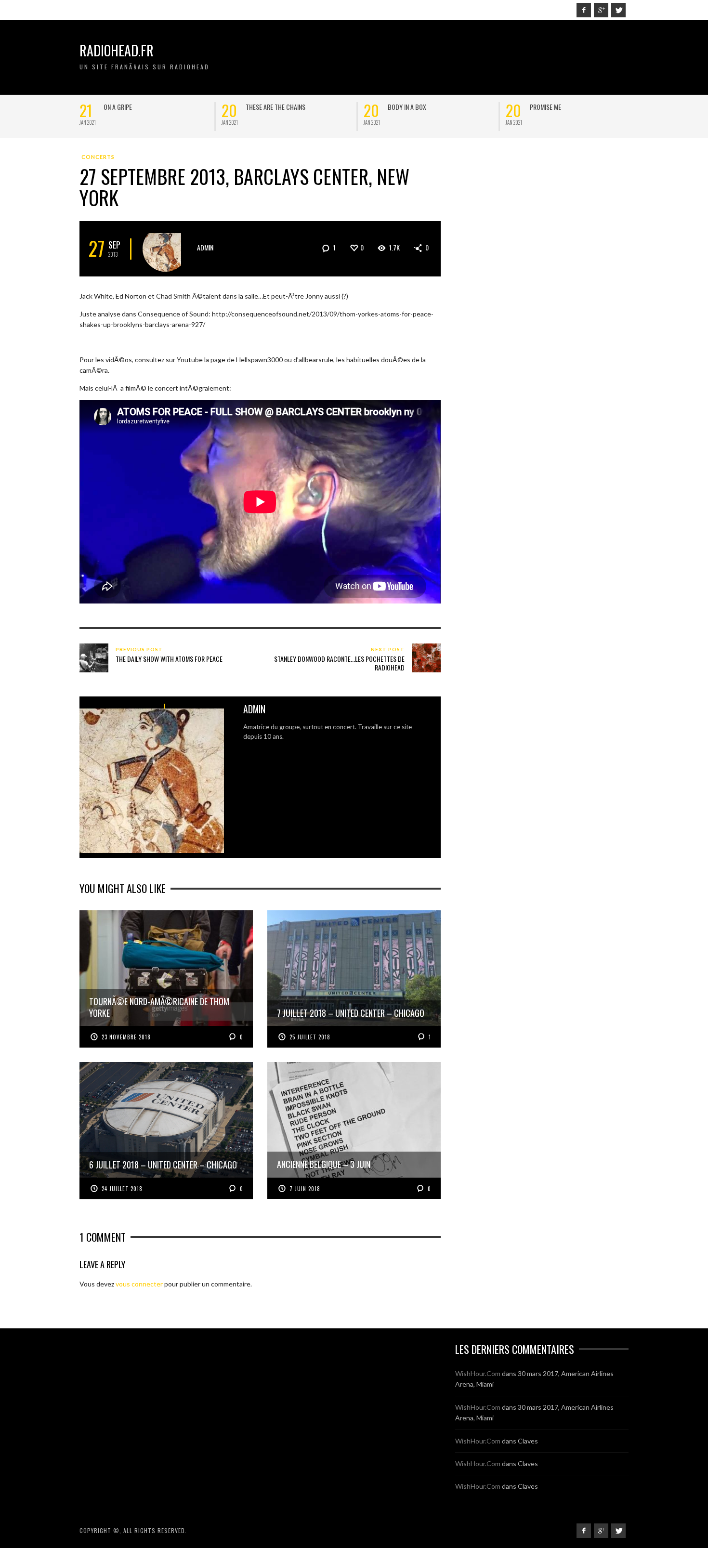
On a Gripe (118, 107)
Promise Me (545, 107)
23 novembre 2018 (126, 1037)
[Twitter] (618, 10)
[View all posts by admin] (165, 249)
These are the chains (275, 107)
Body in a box (407, 107)
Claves (528, 1441)
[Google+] (601, 10)
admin (205, 247)
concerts (98, 157)
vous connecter (139, 1284)
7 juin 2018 (304, 1189)
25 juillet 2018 (309, 1037)
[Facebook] (584, 10)
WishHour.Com (477, 1373)
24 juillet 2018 (122, 1189)
